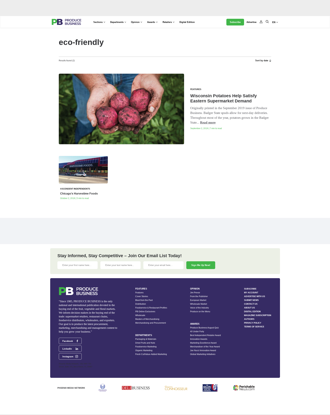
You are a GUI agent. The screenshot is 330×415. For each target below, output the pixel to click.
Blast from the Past (144, 300)
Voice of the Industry (199, 308)
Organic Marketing (143, 350)
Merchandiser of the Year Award (205, 346)
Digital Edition (187, 22)
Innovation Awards (198, 339)
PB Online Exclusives (145, 311)
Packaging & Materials (145, 339)
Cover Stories (141, 296)
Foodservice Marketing (146, 346)
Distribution (140, 304)
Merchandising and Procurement (150, 323)
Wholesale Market (198, 304)
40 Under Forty (197, 331)
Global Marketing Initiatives (202, 354)
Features (139, 292)
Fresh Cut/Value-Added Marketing (151, 354)
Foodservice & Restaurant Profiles (151, 308)
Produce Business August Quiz (204, 328)
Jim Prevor (195, 292)
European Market (198, 300)
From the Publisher (199, 296)
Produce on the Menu (200, 311)
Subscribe (235, 22)
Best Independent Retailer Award (205, 335)
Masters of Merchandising (147, 319)
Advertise (251, 22)
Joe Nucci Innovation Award (203, 350)
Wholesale (140, 315)
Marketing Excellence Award (203, 343)
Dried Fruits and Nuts (145, 343)
